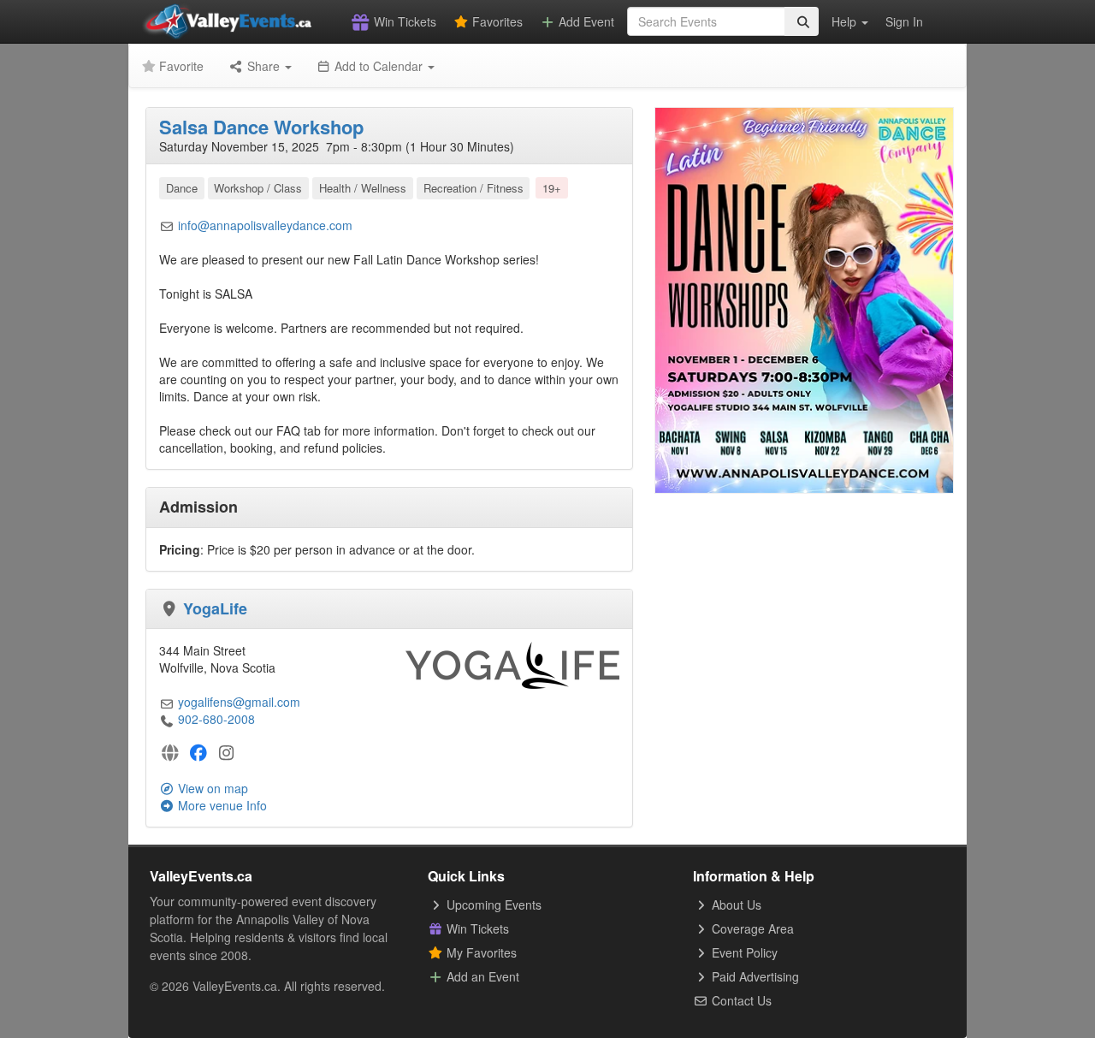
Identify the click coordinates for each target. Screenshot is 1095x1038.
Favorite (180, 65)
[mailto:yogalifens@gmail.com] (167, 701)
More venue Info (221, 805)
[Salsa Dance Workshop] (804, 298)
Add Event (584, 21)
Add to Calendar (378, 65)
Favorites (496, 21)
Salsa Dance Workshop (261, 126)
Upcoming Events (492, 904)
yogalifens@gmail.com (239, 701)
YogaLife (215, 608)
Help (846, 21)
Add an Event (481, 976)
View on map (211, 788)
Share (263, 65)
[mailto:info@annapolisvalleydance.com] (167, 225)
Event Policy (743, 952)
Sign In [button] (904, 21)
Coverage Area (751, 928)
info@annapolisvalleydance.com (265, 225)
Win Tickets (403, 21)
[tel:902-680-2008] (167, 718)
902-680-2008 (216, 718)
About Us (734, 904)
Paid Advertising (753, 976)
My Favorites (480, 952)
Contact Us (740, 1000)
